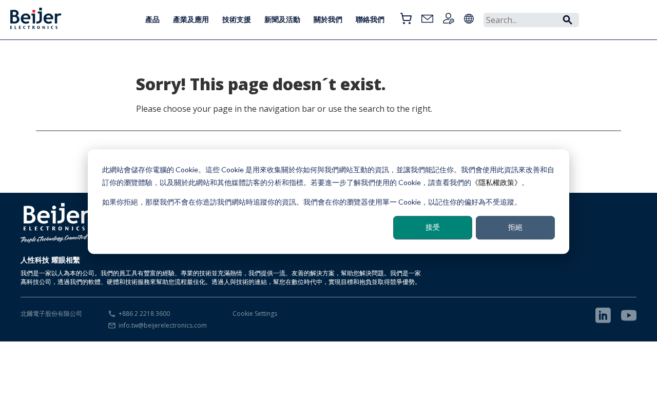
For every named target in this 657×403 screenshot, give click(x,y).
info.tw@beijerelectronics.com (163, 325)
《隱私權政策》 (496, 182)
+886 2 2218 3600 (144, 313)
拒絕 (515, 227)
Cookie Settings (255, 313)
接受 (433, 227)
